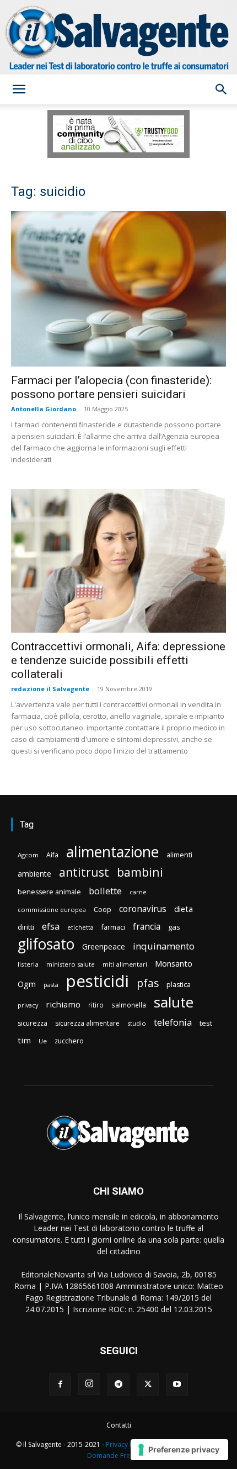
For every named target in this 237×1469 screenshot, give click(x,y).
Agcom (28, 855)
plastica (178, 984)
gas (174, 927)
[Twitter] (148, 1384)
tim (24, 1040)
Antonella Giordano (43, 409)
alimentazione (112, 851)
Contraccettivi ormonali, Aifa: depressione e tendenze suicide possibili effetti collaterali (118, 660)
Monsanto (173, 963)
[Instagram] (89, 1384)
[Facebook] (60, 1384)
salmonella (128, 1004)
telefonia (173, 1022)
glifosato (46, 944)
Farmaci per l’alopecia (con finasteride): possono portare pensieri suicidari (111, 387)
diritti (26, 927)
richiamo (63, 1004)
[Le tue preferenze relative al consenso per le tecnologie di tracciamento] (179, 1449)
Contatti (118, 1425)
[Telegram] (118, 1384)
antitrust (84, 872)
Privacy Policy (127, 1444)
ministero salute (70, 964)
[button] (18, 89)
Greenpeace (103, 946)
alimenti (179, 855)
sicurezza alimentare (87, 1023)
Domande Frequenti (118, 1455)
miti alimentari (125, 964)
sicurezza (32, 1023)
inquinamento (164, 946)
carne (138, 892)
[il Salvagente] (118, 37)
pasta (51, 985)
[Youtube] (177, 1384)
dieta (183, 908)
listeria (28, 964)
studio (136, 1023)
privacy (28, 1005)
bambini (140, 872)
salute (173, 1002)
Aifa (52, 855)
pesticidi (97, 981)
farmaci (113, 927)
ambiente (34, 873)
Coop (102, 909)
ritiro (96, 1004)
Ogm (27, 984)
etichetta (80, 927)
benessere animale (49, 892)
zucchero (69, 1041)
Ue (43, 1041)
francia (146, 926)
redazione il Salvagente (50, 689)
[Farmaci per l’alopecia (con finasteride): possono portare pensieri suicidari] (118, 289)
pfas (148, 983)
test (206, 1023)
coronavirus (142, 909)
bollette (105, 891)
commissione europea (52, 909)
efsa (51, 926)
